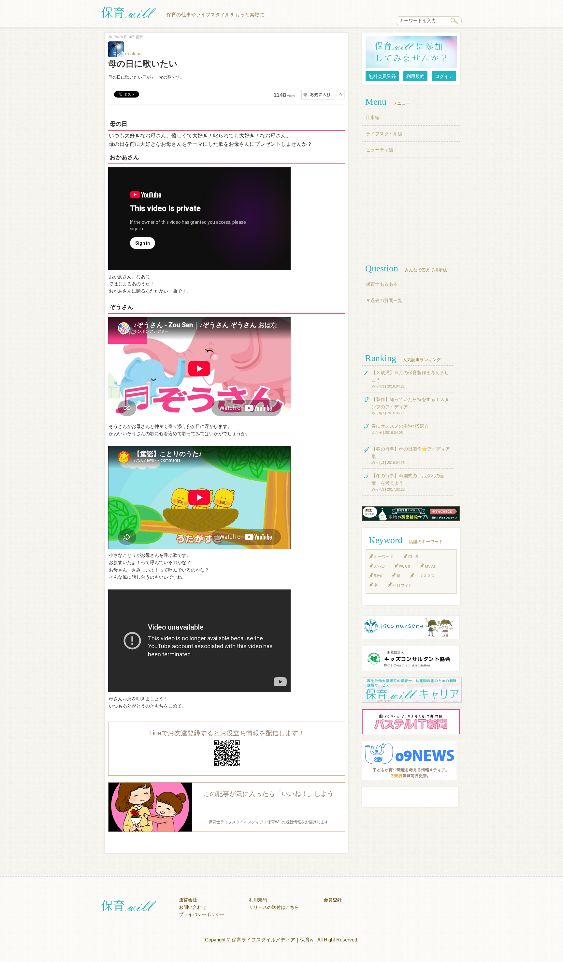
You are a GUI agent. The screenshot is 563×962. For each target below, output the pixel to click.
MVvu (430, 566)
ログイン (444, 76)
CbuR (413, 557)
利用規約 (415, 76)
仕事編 (373, 117)
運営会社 (188, 899)
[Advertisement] (412, 210)
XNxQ (379, 566)
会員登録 (333, 899)
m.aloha (133, 53)
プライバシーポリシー (201, 914)
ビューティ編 (379, 149)
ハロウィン (402, 585)
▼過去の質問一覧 (384, 300)
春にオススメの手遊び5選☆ (400, 426)
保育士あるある (382, 284)
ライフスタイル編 (384, 133)
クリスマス (425, 575)
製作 (378, 575)
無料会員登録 (382, 76)
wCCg (404, 566)
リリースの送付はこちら (274, 907)
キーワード (384, 557)
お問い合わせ (192, 907)
